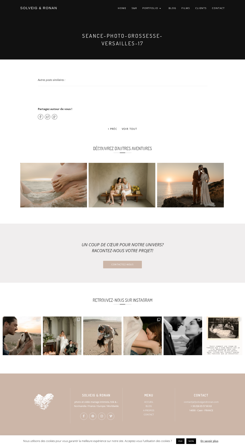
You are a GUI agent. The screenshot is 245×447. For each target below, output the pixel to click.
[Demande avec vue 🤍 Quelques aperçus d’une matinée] (183, 336)
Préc (113, 128)
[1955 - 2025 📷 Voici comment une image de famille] (223, 336)
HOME (122, 8)
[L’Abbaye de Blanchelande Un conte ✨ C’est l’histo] (62, 336)
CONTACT (218, 8)
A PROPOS (148, 410)
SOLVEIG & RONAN (38, 8)
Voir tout (129, 128)
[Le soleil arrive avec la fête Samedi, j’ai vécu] (102, 336)
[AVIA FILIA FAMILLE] (122, 185)
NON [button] (191, 441)
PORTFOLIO (150, 8)
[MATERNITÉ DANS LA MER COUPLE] (53, 185)
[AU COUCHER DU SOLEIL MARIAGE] (190, 185)
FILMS (186, 8)
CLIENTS (201, 8)
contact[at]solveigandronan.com (201, 402)
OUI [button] (180, 441)
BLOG (172, 8)
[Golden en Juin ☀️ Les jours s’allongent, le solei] (22, 336)
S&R (134, 8)
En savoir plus (209, 441)
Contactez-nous (122, 264)
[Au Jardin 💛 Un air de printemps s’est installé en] (142, 336)
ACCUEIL (148, 402)
